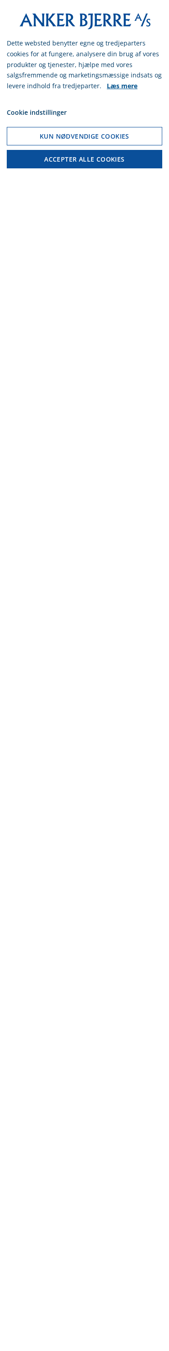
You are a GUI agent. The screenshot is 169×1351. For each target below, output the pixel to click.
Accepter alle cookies (84, 159)
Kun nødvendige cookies (84, 136)
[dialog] (84, 675)
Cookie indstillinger (37, 112)
